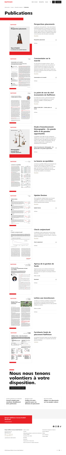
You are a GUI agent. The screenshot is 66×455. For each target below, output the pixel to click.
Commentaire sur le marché (40, 77)
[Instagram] (56, 426)
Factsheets (36, 342)
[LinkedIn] (58, 426)
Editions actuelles (37, 308)
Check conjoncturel (38, 242)
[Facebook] (53, 426)
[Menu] (53, 2)
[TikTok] (60, 426)
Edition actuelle (37, 275)
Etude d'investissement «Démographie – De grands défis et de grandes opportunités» (43, 148)
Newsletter (36, 35)
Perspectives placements (39, 39)
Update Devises (37, 207)
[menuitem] (34, 2)
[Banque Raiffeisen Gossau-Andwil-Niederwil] (8, 2)
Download (36, 279)
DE (57, 450)
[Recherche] (50, 2)
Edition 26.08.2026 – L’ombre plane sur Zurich (43, 108)
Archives (35, 43)
